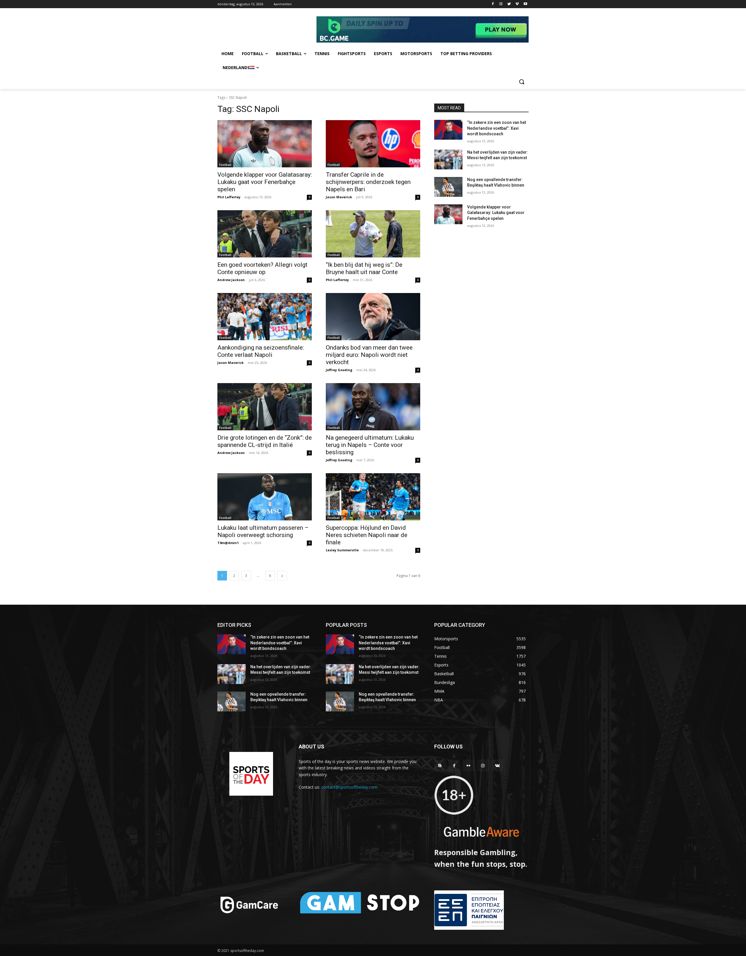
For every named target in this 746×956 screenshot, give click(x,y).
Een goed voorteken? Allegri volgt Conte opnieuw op (262, 268)
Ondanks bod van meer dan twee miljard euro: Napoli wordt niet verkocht (369, 355)
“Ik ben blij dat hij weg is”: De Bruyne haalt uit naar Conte (364, 268)
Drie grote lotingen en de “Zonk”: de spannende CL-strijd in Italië (264, 441)
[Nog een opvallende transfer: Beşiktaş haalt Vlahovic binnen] (448, 187)
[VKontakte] (497, 765)
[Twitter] (509, 4)
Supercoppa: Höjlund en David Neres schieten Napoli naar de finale (366, 535)
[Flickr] (468, 765)
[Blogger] (440, 765)
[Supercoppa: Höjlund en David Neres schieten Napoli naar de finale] (373, 496)
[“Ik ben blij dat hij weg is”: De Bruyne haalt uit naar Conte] (373, 233)
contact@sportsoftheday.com (349, 787)
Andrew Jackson (231, 280)
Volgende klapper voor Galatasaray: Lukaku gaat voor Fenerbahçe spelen (264, 182)
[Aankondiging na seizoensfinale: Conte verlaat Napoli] (264, 316)
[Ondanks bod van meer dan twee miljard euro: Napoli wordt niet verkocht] (373, 316)
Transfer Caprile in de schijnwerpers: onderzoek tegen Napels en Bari (368, 182)
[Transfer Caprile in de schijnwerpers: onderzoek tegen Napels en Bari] (373, 143)
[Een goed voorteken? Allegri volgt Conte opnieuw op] (264, 233)
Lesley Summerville (342, 550)
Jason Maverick (339, 197)
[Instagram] (501, 4)
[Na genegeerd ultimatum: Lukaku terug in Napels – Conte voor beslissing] (373, 406)
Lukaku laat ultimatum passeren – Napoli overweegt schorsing (263, 531)
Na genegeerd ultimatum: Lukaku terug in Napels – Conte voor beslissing (370, 445)
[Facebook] (493, 4)
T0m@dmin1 (228, 543)
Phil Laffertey (228, 197)
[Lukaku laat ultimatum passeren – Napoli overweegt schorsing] (264, 496)
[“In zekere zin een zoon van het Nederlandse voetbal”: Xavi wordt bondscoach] (448, 130)
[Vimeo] (517, 4)
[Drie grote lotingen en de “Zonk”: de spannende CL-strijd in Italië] (264, 406)
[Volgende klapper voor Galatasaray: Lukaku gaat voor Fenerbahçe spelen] (264, 143)
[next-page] (282, 575)
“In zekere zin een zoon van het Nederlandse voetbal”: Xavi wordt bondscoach (496, 128)
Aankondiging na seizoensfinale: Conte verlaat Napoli (260, 351)
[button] (522, 82)
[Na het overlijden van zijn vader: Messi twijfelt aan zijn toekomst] (448, 159)
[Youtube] (525, 4)
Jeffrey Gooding (339, 370)
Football (225, 165)
